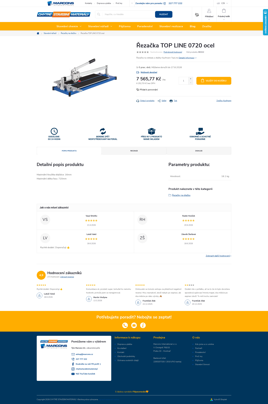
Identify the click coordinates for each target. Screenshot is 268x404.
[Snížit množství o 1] (190, 83)
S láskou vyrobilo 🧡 (132, 391)
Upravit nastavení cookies (109, 399)
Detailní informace (186, 57)
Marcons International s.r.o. (165, 344)
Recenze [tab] (134, 151)
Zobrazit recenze (67, 277)
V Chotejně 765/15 (161, 347)
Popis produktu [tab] (69, 151)
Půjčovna (199, 360)
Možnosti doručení (149, 72)
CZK (223, 3)
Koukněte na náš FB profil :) (88, 364)
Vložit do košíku (216, 80)
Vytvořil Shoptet (220, 399)
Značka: (223, 100)
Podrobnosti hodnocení (173, 52)
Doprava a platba (104, 3)
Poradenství (200, 352)
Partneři (198, 348)
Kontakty (88, 3)
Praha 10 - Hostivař (162, 351)
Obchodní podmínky (126, 356)
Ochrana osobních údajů (128, 360)
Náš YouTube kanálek (85, 373)
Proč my (119, 3)
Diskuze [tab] (198, 151)
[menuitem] (69, 26)
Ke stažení (121, 348)
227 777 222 (81, 359)
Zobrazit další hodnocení (218, 255)
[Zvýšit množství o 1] (190, 79)
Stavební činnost (202, 364)
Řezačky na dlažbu (181, 195)
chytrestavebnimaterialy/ (87, 369)
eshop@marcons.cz (84, 354)
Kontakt (120, 352)
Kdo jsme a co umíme (204, 344)
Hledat (163, 14)
